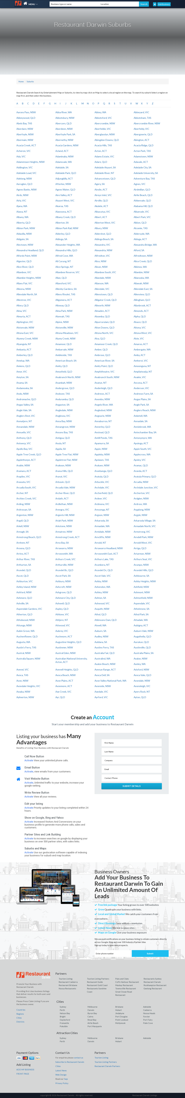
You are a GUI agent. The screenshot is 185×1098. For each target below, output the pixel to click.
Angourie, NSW (103, 415)
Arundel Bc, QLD (64, 570)
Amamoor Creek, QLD (106, 344)
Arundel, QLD (23, 570)
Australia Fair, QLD (105, 652)
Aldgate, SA (22, 239)
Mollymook (120, 1023)
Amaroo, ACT (141, 344)
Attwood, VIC (62, 625)
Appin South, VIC (143, 448)
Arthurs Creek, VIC (65, 559)
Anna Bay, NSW (63, 421)
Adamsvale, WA (63, 161)
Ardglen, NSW (141, 498)
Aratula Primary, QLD (145, 476)
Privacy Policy (61, 1083)
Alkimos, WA (140, 266)
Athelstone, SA (141, 608)
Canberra (147, 1010)
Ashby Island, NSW (26, 586)
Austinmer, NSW (64, 647)
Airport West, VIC (64, 200)
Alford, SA (139, 250)
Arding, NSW (23, 504)
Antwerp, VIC (23, 443)
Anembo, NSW (102, 399)
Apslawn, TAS (102, 459)
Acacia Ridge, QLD (143, 145)
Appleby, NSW (102, 454)
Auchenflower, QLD (27, 636)
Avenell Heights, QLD (66, 669)
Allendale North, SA (26, 294)
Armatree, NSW (63, 531)
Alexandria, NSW (103, 250)
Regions (20, 1014)
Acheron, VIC (23, 150)
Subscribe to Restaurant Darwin (69, 1062)
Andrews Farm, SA (143, 393)
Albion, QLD (140, 222)
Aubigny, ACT (141, 625)
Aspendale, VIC (142, 603)
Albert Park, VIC (142, 217)
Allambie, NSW (141, 272)
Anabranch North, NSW (67, 377)
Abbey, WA (100, 112)
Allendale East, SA (143, 288)
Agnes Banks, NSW (26, 189)
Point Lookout (121, 1020)
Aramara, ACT (23, 470)
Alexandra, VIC (102, 244)
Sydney (63, 1007)
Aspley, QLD (62, 608)
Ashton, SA (100, 597)
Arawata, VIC (23, 481)
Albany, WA (22, 217)
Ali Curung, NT (63, 261)
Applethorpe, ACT (26, 459)
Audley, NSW (101, 636)
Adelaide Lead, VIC (26, 172)
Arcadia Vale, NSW (65, 487)
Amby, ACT (139, 355)
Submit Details (132, 786)
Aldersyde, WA (141, 233)
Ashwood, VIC (102, 603)
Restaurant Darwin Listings (144, 1095)
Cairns (90, 1016)
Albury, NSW (101, 228)
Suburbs (30, 81)
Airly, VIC (21, 200)
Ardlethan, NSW (64, 504)
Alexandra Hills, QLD (66, 250)
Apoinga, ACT (141, 443)
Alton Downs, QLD (104, 327)
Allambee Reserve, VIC (67, 272)
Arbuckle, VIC (102, 481)
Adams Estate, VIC (104, 156)
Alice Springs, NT (64, 266)
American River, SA (104, 360)
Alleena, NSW (23, 288)
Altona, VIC (140, 327)
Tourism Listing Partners (98, 978)
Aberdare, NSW (24, 128)
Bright (63, 1016)
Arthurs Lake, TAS (104, 559)
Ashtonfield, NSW (143, 597)
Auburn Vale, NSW (143, 630)
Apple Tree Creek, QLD (28, 454)
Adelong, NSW (24, 178)
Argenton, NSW (24, 514)
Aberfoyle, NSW (25, 134)
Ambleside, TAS (63, 355)
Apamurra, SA (102, 443)
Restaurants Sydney (153, 978)
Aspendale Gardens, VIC (29, 608)
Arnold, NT (100, 542)
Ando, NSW (22, 393)
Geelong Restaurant (153, 988)
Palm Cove (148, 1023)
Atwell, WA (100, 625)
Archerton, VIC (142, 493)
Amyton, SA (22, 377)
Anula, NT (60, 443)
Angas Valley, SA (24, 404)
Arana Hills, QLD (64, 470)
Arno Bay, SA (62, 542)
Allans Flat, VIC (24, 283)
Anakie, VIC (140, 377)
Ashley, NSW (101, 592)
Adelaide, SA (62, 167)
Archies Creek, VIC (26, 498)
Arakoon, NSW (63, 465)
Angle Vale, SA (23, 410)
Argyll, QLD (22, 520)
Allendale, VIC (102, 288)
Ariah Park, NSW (64, 520)
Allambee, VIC (23, 272)
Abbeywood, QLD (25, 117)
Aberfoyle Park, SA (65, 134)
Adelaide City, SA (142, 167)
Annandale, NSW (25, 426)
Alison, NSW (101, 266)
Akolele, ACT (101, 206)
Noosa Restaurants (67, 988)
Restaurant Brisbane (68, 985)
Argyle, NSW (140, 514)
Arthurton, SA (23, 564)
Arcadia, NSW (141, 481)
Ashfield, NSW (141, 586)
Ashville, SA (22, 603)
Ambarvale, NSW (64, 349)
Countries (20, 1010)
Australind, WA (102, 658)
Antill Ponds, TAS (103, 437)
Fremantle (64, 1023)
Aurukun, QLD (141, 642)
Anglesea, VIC (62, 415)
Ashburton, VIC (24, 581)
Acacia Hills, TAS (103, 145)
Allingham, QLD (142, 299)
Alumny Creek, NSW (27, 338)
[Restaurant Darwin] (29, 3)
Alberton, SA (62, 222)
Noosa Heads (149, 1013)
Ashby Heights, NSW (145, 581)
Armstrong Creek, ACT (67, 537)
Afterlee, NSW (63, 183)
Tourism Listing (65, 978)
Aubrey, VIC (61, 630)
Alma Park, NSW (63, 310)
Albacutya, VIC (102, 211)
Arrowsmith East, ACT (106, 553)
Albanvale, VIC (141, 211)
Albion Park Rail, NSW (66, 228)
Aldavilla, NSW (24, 233)
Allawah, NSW (141, 283)
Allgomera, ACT (63, 299)
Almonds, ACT (141, 310)
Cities (19, 1018)
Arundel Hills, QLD (143, 570)
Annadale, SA (140, 421)
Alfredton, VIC (102, 255)
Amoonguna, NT (142, 366)
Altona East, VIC (25, 332)
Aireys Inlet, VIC (103, 195)
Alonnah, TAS (62, 316)
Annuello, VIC (23, 432)
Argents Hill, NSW (64, 514)
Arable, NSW (23, 465)
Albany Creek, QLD (65, 217)
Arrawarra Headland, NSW (109, 548)
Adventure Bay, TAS (144, 178)
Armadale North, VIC (145, 526)
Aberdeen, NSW (64, 128)
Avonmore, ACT (63, 686)
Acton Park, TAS (142, 150)
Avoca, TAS (22, 675)
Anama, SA (21, 382)
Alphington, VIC (24, 321)
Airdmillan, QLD (142, 189)
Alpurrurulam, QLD (105, 321)
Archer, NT (22, 493)
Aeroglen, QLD (24, 183)
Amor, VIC (21, 371)
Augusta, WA (23, 642)
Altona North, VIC (104, 332)
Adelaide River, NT (104, 172)
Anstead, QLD (102, 432)
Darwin (90, 1010)
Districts (20, 1021)
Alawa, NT (21, 211)
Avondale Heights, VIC (28, 686)
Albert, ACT (101, 217)
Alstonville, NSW (64, 327)
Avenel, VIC (22, 669)
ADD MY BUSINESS (25, 1069)
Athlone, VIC (62, 614)
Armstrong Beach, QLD (28, 537)
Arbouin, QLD (62, 481)
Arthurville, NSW (64, 564)
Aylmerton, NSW (25, 697)
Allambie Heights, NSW (28, 277)
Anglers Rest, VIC (25, 415)
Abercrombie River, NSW (147, 123)
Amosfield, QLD (63, 371)
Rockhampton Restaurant (155, 985)
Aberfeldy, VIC (141, 128)
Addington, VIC (24, 167)
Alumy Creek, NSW (65, 338)
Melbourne (92, 1007)
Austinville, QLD (142, 647)
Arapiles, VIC (23, 476)
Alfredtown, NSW (143, 255)
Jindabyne (119, 1013)
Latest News (61, 1070)
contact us (78, 1057)
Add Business (164, 4)
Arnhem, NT (22, 542)
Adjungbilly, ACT (64, 178)
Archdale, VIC (102, 487)
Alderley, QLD (62, 233)
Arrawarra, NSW (64, 548)
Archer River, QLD (65, 493)
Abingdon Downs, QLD (107, 139)
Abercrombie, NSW (105, 123)
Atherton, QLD (24, 614)
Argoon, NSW (102, 514)
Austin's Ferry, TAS (26, 647)
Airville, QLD (101, 200)
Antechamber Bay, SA (145, 432)
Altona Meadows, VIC (66, 332)
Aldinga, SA (61, 239)
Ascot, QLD (22, 575)
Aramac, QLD (141, 465)
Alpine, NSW (62, 321)
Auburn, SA (100, 630)
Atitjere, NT (61, 619)
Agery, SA (100, 183)
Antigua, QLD (62, 437)
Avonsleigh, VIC (142, 686)
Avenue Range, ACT (105, 669)
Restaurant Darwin (152, 982)
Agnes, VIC (139, 183)
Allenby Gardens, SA (66, 288)
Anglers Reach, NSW (145, 410)
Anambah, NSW (63, 382)
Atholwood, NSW (25, 619)
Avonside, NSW (103, 686)
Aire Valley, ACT (63, 195)
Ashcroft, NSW (63, 586)
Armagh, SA (22, 531)
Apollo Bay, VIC (24, 448)
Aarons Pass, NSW (26, 112)
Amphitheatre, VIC (104, 371)
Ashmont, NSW (142, 592)
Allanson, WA (101, 283)
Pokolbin (64, 1026)
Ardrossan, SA (23, 509)
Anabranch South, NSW (107, 377)
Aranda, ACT (140, 470)
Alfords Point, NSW (26, 255)
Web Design (60, 1074)
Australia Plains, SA (144, 652)
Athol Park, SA (141, 614)
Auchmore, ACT (63, 636)
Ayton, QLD (140, 697)
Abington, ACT (141, 139)
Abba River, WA (63, 112)
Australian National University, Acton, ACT (71, 660)
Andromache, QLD (26, 399)
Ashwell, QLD (62, 603)
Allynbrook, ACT (142, 305)
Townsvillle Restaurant (125, 988)
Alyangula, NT (23, 344)
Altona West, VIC (143, 332)
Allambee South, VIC (105, 272)
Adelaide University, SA (146, 172)
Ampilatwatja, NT (143, 371)
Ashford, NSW (24, 592)
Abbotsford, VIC (103, 117)
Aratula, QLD (101, 476)
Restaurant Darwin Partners (107, 1066)
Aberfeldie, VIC (103, 128)
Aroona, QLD (23, 548)
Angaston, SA (62, 404)
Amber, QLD (101, 349)
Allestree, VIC (23, 299)
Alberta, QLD (23, 222)
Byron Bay (92, 1013)
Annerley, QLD (102, 426)
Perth (62, 1010)
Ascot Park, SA (63, 575)
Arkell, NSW (22, 526)
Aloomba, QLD (102, 316)
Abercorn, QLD (63, 123)
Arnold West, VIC (143, 542)
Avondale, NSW (142, 680)
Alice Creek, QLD (143, 261)
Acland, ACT (62, 150)
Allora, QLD (22, 305)
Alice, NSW (100, 261)
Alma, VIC (21, 310)
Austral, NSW (23, 652)
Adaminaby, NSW (64, 156)
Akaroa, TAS (61, 206)
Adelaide (147, 1007)
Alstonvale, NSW (25, 327)
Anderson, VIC (141, 388)
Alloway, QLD (62, 305)
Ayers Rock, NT (142, 691)
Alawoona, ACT (63, 211)
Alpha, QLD (140, 316)
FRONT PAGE (22, 1074)
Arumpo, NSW (141, 564)
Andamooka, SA (24, 388)
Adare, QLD (101, 161)
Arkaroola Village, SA (144, 520)
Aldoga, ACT (140, 239)
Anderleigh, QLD (103, 388)
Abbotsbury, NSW (64, 117)
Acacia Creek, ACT (26, 145)
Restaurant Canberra (68, 982)
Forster (146, 1016)
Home (21, 81)
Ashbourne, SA (141, 575)
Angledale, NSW (64, 410)
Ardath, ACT (62, 498)
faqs (66, 1079)
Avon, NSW (22, 680)
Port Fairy (147, 1020)
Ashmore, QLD (24, 597)
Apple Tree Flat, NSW (66, 454)
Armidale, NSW (103, 531)
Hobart (118, 1010)
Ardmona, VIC (102, 504)
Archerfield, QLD (104, 493)
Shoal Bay (91, 1020)
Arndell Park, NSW (143, 537)
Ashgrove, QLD (63, 592)
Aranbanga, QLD (103, 470)
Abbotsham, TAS (142, 117)
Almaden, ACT (102, 310)
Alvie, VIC (139, 338)
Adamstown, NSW (143, 156)
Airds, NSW (22, 195)
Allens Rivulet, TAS (65, 294)
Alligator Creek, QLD (106, 299)
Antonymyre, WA (143, 437)
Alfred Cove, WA (64, 255)
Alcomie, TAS (140, 228)
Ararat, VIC (61, 476)
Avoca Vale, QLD (142, 675)
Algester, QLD (24, 261)
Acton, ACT (101, 150)
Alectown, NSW (24, 244)
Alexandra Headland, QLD (30, 250)
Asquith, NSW (102, 608)
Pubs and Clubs (122, 978)
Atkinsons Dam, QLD (106, 619)
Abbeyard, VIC (141, 112)
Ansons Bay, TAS (64, 432)
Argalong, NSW (142, 509)
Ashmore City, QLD (65, 597)
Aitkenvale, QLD (142, 200)
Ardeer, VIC (101, 498)
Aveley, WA (140, 663)
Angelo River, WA (104, 404)
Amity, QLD (61, 366)
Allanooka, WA (141, 277)
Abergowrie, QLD (143, 134)
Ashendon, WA (102, 586)
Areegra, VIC (62, 509)
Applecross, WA (142, 454)
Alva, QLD (100, 338)
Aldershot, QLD (103, 233)
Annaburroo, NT (103, 421)
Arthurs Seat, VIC (143, 559)
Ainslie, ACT (101, 189)
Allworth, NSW (102, 305)
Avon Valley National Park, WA (110, 680)
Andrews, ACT (102, 393)
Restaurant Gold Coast (97, 985)
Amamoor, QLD (63, 344)
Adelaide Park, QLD (65, 172)
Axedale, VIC (101, 691)
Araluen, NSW (102, 465)
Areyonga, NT (102, 509)
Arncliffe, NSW (103, 537)
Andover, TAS (62, 393)
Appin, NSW (101, 448)
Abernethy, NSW (64, 139)
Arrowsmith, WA (64, 553)
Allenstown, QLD (104, 294)
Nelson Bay (65, 1013)
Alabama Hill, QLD (143, 206)
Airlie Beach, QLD (143, 195)
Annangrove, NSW (65, 426)
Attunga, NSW (24, 625)
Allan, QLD (61, 277)
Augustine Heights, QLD (68, 642)
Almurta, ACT (23, 316)
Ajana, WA (21, 206)
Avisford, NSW (141, 669)
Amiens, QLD (23, 366)
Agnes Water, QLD (65, 189)
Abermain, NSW (24, 139)
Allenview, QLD (142, 294)
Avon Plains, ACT (64, 680)
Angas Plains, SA (142, 399)
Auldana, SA (101, 642)
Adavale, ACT (141, 161)
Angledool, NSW (103, 410)
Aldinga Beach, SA (104, 239)
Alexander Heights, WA (67, 244)
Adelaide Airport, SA (105, 167)
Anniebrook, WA (142, 426)
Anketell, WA (140, 415)
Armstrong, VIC (142, 531)
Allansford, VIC (63, 283)
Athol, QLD (100, 614)
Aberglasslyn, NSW (105, 134)
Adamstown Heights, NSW (30, 161)
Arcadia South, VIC (26, 487)
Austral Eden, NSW (65, 652)
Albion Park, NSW (25, 228)
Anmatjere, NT (24, 421)
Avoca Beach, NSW (65, 675)
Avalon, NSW (140, 658)
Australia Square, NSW (28, 658)
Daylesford (65, 1020)
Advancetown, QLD (105, 178)
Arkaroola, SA (102, 520)
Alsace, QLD (140, 321)
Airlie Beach (92, 1023)
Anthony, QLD (24, 437)
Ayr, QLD (60, 697)
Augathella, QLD (142, 636)
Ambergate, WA (142, 349)
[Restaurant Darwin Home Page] (154, 4)
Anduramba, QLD (64, 399)
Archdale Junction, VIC (146, 487)
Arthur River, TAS (25, 559)
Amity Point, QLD (104, 366)
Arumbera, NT (102, 564)
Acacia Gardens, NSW (66, 145)
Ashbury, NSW (63, 581)
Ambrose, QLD (102, 355)
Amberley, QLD (24, 355)
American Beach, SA (66, 360)
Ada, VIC (21, 156)
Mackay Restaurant (124, 985)
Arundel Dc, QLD (104, 570)
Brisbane (119, 1007)
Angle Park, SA (141, 404)
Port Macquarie (94, 1026)
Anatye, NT (101, 382)
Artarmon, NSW (142, 553)
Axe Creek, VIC (63, 691)
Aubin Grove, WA (25, 630)
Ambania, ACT (23, 349)
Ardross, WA (140, 504)
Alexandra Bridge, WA (145, 244)
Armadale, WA (102, 526)
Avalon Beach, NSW (105, 663)
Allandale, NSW (103, 277)
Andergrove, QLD (64, 388)
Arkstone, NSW (63, 526)
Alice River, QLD (25, 266)
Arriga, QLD (140, 548)
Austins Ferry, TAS (104, 647)
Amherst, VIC (141, 360)
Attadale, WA (141, 619)
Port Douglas (121, 1016)
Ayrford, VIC (101, 697)
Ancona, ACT (141, 382)
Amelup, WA (22, 360)
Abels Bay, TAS (24, 123)
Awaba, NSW (23, 691)
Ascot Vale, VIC (103, 575)
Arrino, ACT (22, 553)
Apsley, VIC (140, 459)
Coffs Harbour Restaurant (127, 982)
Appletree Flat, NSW (66, 459)
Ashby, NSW (101, 581)
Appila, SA (60, 448)
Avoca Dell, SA (102, 675)
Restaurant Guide (95, 982)
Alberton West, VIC (105, 222)
